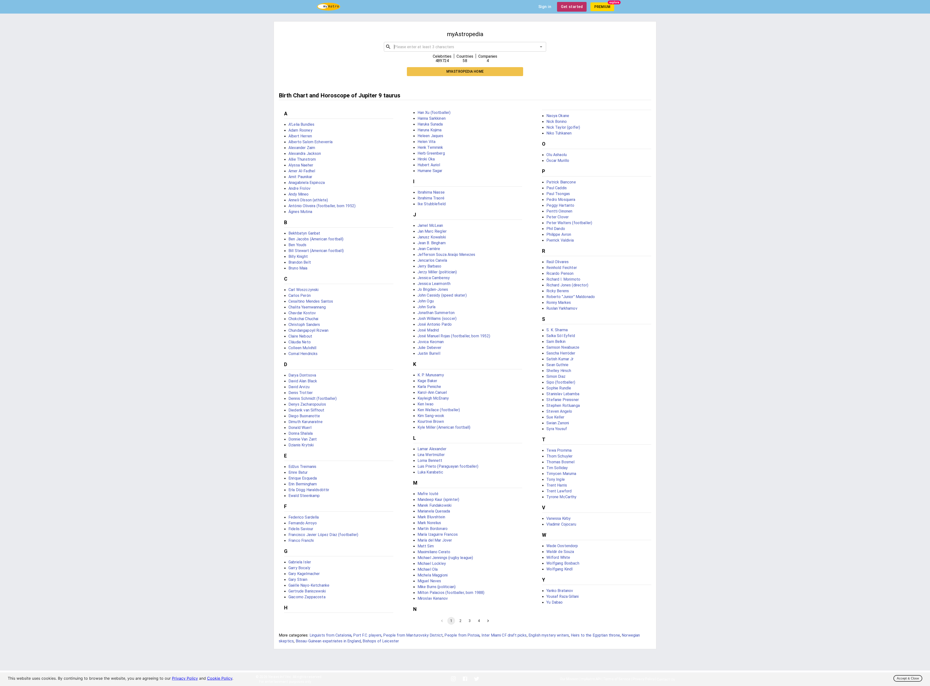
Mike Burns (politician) (437, 586)
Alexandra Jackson (304, 153)
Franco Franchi (301, 540)
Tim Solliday (557, 467)
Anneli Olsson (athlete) (308, 200)
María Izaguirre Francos (438, 534)
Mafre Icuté (428, 493)
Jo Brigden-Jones (433, 289)
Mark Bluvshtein (431, 517)
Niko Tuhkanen (559, 133)
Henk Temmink (430, 147)
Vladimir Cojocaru (561, 524)
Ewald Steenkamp (304, 495)
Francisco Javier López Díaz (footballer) (323, 534)
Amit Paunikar (300, 176)
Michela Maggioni (433, 575)
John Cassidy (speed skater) (442, 295)
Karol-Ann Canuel (432, 392)
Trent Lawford (559, 491)
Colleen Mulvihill (302, 348)
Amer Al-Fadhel (301, 171)
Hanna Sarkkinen (432, 118)
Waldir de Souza (560, 551)
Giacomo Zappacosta (307, 597)
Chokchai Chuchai (303, 318)
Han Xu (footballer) (434, 112)
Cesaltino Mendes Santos (310, 301)
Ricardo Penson (560, 273)
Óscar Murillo (557, 160)
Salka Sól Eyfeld (560, 335)
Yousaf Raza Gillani (562, 596)
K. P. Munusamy (431, 375)
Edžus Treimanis (302, 466)
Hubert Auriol (429, 165)
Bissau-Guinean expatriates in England (328, 641)
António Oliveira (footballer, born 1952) (322, 206)
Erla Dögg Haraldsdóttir (308, 490)
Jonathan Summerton (436, 312)
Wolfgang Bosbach (562, 563)
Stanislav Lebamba (562, 394)
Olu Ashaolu (556, 154)
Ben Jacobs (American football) (316, 239)
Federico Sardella (303, 517)
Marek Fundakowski (435, 505)
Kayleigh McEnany (433, 398)
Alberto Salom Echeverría (310, 142)
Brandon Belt (299, 262)
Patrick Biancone (561, 182)
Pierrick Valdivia (560, 240)
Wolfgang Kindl (559, 569)
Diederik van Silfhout (306, 410)
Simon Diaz (556, 376)
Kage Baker (427, 380)
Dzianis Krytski (301, 445)
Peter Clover (557, 217)
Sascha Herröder (560, 353)
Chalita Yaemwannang (307, 307)
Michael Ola (428, 569)
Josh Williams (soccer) (437, 318)
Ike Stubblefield (432, 204)
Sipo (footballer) (560, 382)
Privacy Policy (185, 678)
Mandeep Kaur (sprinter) (438, 499)
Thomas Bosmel (560, 462)
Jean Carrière (429, 248)
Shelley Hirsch (558, 370)
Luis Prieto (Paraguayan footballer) (448, 466)
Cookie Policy (219, 678)
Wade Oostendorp (562, 546)
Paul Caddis (556, 188)
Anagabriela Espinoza (306, 182)
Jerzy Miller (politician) (437, 272)
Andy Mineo (298, 194)
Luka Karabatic (430, 472)
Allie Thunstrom (302, 159)
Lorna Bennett (430, 460)
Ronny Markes (558, 302)
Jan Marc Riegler (432, 231)
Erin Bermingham (302, 484)
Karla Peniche (429, 386)
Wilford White (558, 557)
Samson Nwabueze (562, 347)
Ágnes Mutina (300, 211)
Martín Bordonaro (433, 528)
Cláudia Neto (299, 342)
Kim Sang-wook (431, 415)
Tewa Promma (559, 450)
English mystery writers (548, 635)
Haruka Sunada (430, 124)
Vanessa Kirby (558, 518)
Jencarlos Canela (432, 260)
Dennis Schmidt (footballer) (312, 398)
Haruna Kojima (430, 130)
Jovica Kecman (431, 341)
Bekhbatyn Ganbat (304, 233)
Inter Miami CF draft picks (504, 635)
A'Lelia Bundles (301, 124)
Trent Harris (556, 485)
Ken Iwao (426, 404)
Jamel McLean (430, 225)
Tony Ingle (555, 479)
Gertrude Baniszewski (307, 591)
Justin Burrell (429, 353)
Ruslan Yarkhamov (561, 308)
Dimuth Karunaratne (305, 421)
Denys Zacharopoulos (307, 404)
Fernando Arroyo (302, 523)
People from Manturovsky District (413, 635)
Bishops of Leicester (381, 641)
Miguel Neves (429, 581)
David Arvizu (299, 387)
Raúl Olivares (557, 262)
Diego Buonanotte (304, 416)
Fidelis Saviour (300, 529)
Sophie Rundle (558, 388)
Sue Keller (555, 417)
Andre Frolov (299, 188)
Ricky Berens (557, 291)
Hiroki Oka (426, 159)
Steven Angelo (559, 411)
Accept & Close (908, 678)
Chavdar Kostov (302, 313)
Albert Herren (300, 136)
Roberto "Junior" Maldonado (570, 296)
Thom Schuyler (559, 456)
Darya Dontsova (302, 375)
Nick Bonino (556, 121)
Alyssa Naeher (300, 165)
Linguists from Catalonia (331, 635)
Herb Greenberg (431, 153)
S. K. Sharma (557, 330)
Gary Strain (297, 579)
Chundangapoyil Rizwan (308, 330)
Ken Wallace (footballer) (439, 410)
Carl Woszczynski (303, 289)
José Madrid (428, 330)
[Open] (541, 46)
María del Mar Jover (435, 540)
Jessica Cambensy (434, 278)
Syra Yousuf (556, 428)
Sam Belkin (556, 341)
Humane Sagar (430, 170)
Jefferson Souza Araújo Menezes (446, 254)
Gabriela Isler (299, 562)
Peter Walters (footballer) (569, 223)
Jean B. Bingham (432, 243)
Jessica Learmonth (434, 283)
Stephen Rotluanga (563, 405)
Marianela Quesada (434, 511)
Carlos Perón (299, 295)
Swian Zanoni (557, 423)
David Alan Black (302, 381)
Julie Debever (430, 347)
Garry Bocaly (299, 568)
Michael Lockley (432, 563)
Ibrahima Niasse (431, 192)
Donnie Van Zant (302, 439)
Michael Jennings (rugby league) (445, 557)
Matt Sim (426, 546)
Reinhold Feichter (561, 267)
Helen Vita (427, 141)
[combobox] (465, 47)
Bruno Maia (298, 268)
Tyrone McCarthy (561, 497)
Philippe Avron (558, 234)
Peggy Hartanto (560, 205)
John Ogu (426, 301)
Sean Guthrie (557, 365)
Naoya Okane (557, 115)
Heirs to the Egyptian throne (595, 635)
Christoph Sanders (304, 324)
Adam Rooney (300, 130)
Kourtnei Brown (431, 421)
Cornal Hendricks (303, 353)
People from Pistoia (462, 635)
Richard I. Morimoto (563, 279)
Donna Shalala (300, 433)
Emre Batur (298, 472)
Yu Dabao (554, 602)
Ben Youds (297, 245)
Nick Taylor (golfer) (563, 127)
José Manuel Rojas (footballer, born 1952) (454, 336)
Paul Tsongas (558, 193)
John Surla (427, 307)
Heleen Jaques (430, 136)
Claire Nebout (300, 336)
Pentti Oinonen (559, 211)
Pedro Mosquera (560, 199)
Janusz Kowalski (432, 237)
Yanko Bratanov (559, 590)
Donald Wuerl (299, 427)
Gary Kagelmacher (304, 573)
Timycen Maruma (561, 473)
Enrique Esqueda (302, 478)
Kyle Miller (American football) (444, 427)
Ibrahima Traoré (431, 198)
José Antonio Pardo (435, 324)
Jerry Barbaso (430, 266)
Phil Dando (555, 228)
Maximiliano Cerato (434, 552)
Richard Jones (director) (567, 285)
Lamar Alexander (432, 449)
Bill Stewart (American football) (316, 250)
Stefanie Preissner (562, 399)
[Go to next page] (488, 621)
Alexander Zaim (301, 147)
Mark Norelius (429, 522)
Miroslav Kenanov (433, 598)
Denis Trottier (300, 392)
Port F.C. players (367, 635)
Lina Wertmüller (431, 454)
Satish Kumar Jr (560, 359)
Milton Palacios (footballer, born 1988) (451, 592)
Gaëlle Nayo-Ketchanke (308, 585)
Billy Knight (298, 256)
